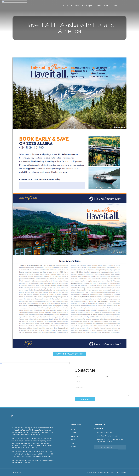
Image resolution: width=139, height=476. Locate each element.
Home (65, 5)
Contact (115, 5)
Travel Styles (87, 5)
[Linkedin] (136, 5)
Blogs (106, 5)
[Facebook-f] (129, 5)
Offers (98, 5)
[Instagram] (133, 5)
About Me (75, 5)
